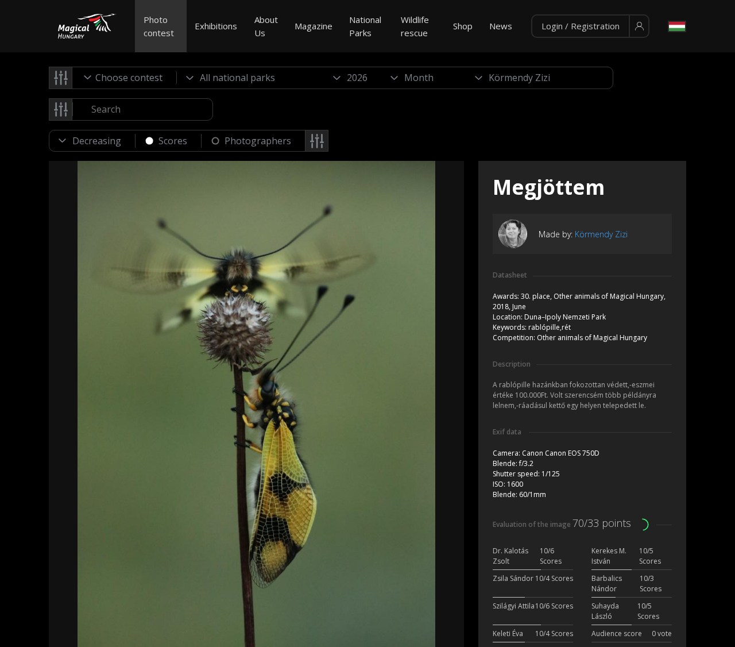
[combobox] (124, 77)
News (500, 26)
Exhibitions (216, 26)
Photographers (258, 140)
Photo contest (159, 26)
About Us (266, 26)
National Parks (365, 26)
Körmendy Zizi (601, 234)
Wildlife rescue (415, 26)
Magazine (313, 26)
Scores (172, 140)
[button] (590, 26)
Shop (463, 26)
